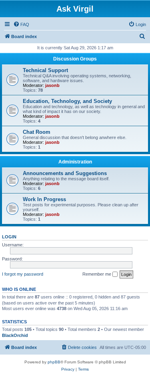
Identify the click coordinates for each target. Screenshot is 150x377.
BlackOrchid (15, 335)
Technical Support (45, 70)
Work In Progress (44, 199)
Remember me (97, 274)
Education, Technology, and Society (67, 101)
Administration (75, 162)
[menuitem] (21, 24)
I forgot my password (22, 274)
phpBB (54, 362)
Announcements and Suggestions (65, 173)
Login (9, 236)
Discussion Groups (75, 59)
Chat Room (36, 132)
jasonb (52, 85)
